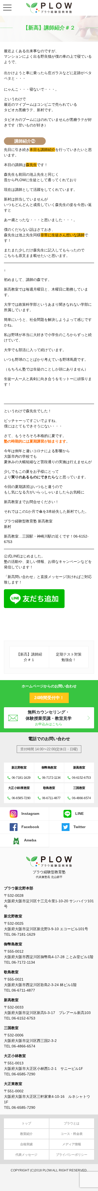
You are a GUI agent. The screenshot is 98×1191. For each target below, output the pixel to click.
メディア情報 (71, 1144)
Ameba (30, 840)
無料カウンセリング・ (49, 718)
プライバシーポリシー (71, 1155)
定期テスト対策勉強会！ (69, 657)
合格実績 (26, 1144)
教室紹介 (26, 1134)
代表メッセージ (26, 1155)
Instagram (30, 813)
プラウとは (71, 1123)
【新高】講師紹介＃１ (29, 657)
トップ (26, 1123)
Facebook (30, 827)
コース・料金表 (72, 1134)
